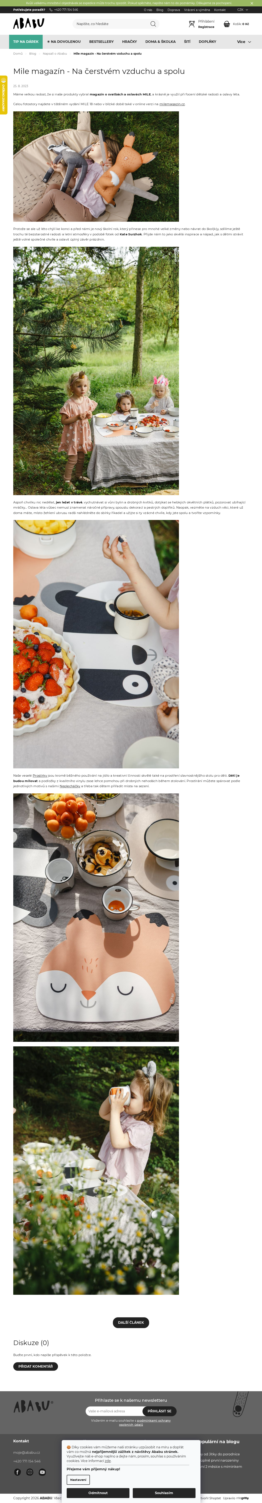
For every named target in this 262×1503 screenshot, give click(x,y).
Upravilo (229, 1498)
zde (108, 1461)
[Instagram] (30, 1472)
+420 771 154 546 (27, 1461)
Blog (159, 10)
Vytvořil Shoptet (209, 1498)
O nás (148, 10)
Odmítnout (98, 1493)
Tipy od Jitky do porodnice (218, 1454)
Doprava (174, 10)
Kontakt (220, 10)
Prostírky (40, 775)
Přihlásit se (159, 1411)
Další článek (131, 1323)
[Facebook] (17, 1472)
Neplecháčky (70, 786)
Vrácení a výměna (197, 10)
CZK (240, 10)
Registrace (206, 27)
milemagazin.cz (172, 104)
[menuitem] (26, 42)
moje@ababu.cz (26, 1453)
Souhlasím (164, 1493)
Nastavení (78, 1480)
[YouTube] (42, 1472)
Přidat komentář (35, 1366)
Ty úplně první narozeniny (217, 1460)
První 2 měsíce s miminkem (219, 1467)
